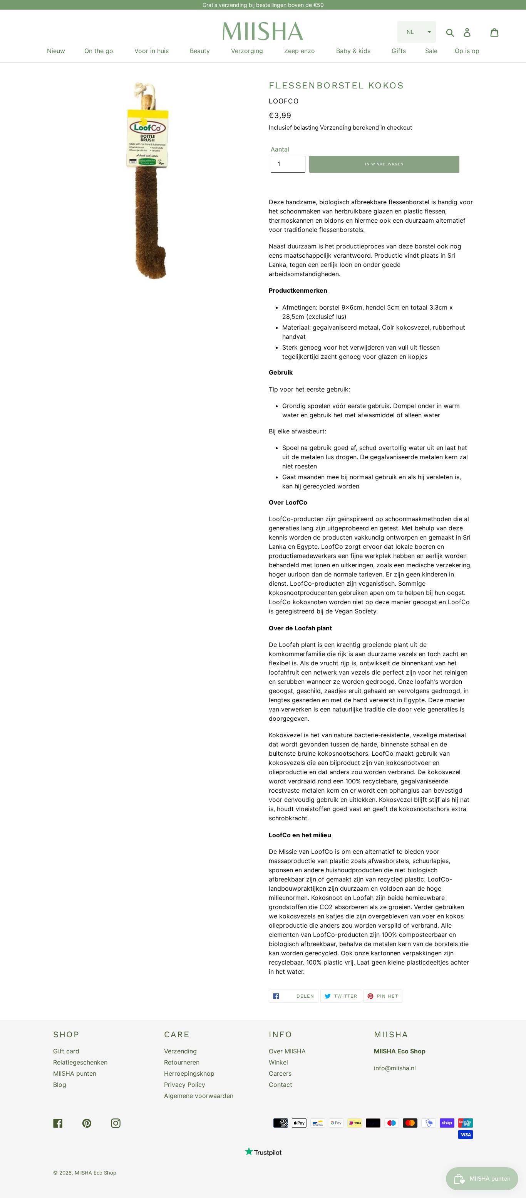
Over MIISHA (287, 1051)
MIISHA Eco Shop (95, 1173)
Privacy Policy (184, 1084)
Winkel (278, 1062)
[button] (416, 32)
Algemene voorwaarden (198, 1096)
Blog (59, 1084)
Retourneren (181, 1062)
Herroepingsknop (189, 1073)
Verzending (180, 1051)
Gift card (66, 1051)
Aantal (280, 149)
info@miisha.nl (395, 1068)
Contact (280, 1084)
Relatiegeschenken (80, 1062)
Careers (280, 1073)
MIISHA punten (74, 1073)
